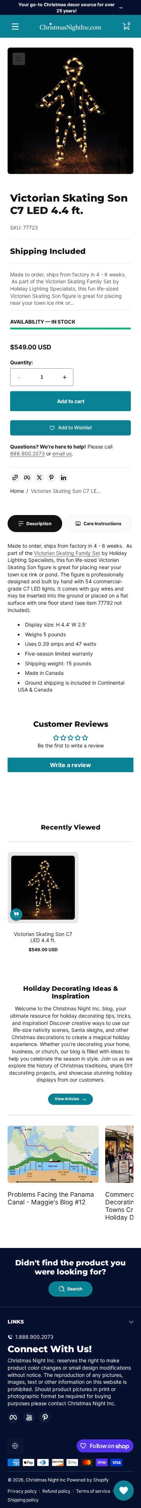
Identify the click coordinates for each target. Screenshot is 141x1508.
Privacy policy (22, 1491)
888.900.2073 (27, 453)
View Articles (67, 1098)
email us (62, 453)
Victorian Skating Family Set (67, 553)
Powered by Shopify (88, 1480)
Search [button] (74, 1289)
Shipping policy (23, 1500)
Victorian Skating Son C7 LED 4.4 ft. (43, 937)
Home (17, 491)
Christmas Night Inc (46, 1480)
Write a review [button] (70, 765)
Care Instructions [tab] (102, 523)
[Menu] (15, 26)
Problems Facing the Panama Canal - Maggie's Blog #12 (51, 1198)
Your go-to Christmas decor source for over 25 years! (66, 7)
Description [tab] (39, 523)
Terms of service (93, 1491)
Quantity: (21, 362)
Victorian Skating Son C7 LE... (66, 491)
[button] (125, 26)
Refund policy (56, 1491)
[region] (70, 7)
